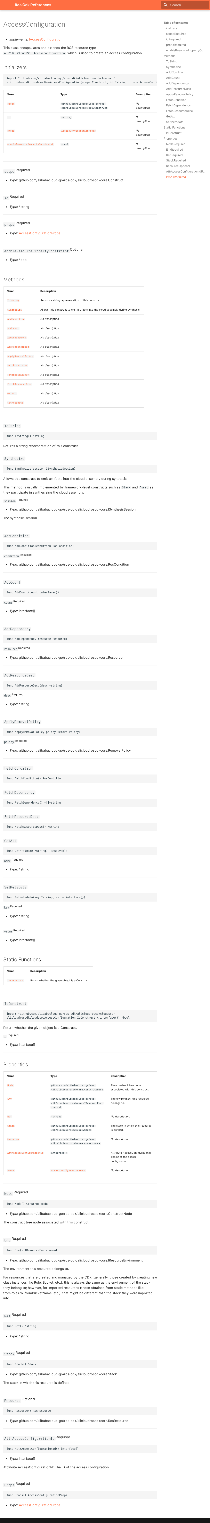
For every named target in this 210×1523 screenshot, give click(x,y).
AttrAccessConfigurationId (25, 1153)
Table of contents (176, 22)
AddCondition (16, 319)
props (11, 131)
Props (11, 1170)
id (8, 117)
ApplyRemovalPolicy (20, 356)
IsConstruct (15, 980)
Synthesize (14, 310)
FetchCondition (17, 365)
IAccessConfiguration (45, 39)
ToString (13, 300)
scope (11, 104)
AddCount (13, 328)
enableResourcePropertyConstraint (30, 144)
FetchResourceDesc (19, 384)
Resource (13, 1139)
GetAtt (11, 393)
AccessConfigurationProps (78, 131)
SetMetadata (15, 402)
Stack (11, 1126)
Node (10, 1085)
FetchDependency (18, 375)
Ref (9, 1116)
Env (9, 1099)
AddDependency (16, 337)
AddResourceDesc (18, 347)
